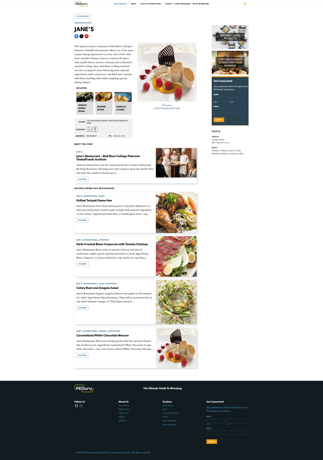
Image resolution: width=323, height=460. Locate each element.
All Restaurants (82, 16)
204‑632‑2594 (119, 136)
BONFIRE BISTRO (101, 108)
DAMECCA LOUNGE (121, 108)
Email (216, 106)
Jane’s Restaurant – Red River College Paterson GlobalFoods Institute (108, 157)
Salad (101, 283)
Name (216, 94)
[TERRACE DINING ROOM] (84, 97)
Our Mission (123, 406)
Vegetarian (111, 283)
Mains (101, 196)
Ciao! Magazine (182, 4)
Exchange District (83, 23)
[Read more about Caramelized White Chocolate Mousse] (176, 347)
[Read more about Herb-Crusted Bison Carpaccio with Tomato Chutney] (176, 256)
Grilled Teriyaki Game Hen (94, 200)
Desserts (103, 331)
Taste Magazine (201, 4)
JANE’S (79, 152)
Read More (82, 179)
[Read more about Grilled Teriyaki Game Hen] (176, 212)
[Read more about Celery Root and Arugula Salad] (176, 302)
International (90, 196)
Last (231, 102)
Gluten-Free (114, 331)
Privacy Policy (124, 409)
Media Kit (122, 421)
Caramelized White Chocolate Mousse (102, 335)
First (215, 102)
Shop (133, 4)
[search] (245, 4)
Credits (121, 417)
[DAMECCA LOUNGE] (123, 97)
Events (168, 4)
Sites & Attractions (150, 4)
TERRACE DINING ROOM (82, 108)
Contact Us (123, 413)
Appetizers (104, 240)
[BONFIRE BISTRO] (104, 97)
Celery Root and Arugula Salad (97, 288)
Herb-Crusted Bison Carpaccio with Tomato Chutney (112, 244)
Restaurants (120, 4)
